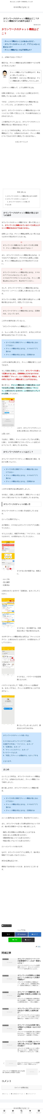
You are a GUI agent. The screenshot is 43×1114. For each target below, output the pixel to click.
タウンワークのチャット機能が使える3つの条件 (22, 196)
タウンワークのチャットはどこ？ (17, 199)
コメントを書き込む (21, 1087)
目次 (18, 192)
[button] (28, 940)
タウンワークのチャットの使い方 (19, 202)
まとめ (9, 204)
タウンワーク (7, 925)
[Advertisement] (21, 164)
